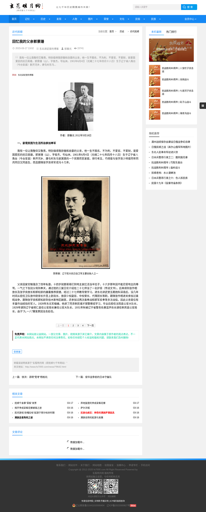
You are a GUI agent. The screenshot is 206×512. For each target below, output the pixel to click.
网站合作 (72, 465)
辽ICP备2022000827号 (118, 505)
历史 (43, 19)
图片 (90, 19)
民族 (154, 19)
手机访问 (145, 465)
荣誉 (106, 19)
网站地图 (97, 465)
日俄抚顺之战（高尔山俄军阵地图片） (171, 147)
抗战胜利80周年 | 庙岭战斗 (165, 167)
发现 (59, 19)
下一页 (90, 325)
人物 (75, 19)
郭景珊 (17, 351)
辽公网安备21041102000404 (89, 505)
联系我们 (60, 465)
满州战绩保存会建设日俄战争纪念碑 (170, 141)
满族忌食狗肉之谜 (24, 417)
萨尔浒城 (85, 408)
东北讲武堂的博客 (25, 75)
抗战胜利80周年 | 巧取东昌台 (167, 162)
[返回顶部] (199, 457)
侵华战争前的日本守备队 (98, 377)
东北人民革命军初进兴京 (164, 152)
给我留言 (109, 465)
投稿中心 (121, 465)
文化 (122, 19)
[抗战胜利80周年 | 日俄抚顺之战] (171, 60)
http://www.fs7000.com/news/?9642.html (45, 366)
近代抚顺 (134, 31)
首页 (14, 19)
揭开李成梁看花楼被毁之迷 (28, 408)
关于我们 (84, 465)
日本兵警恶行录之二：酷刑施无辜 (169, 157)
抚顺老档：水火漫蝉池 (163, 172)
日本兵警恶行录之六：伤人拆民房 (169, 178)
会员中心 (189, 19)
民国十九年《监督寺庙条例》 (167, 183)
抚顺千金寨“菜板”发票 (26, 403)
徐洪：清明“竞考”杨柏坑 (34, 377)
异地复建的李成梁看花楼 (93, 403)
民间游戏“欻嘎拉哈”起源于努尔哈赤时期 (35, 412)
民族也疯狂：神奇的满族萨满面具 (97, 412)
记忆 (27, 19)
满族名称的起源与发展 (92, 417)
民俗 (138, 19)
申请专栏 (133, 465)
